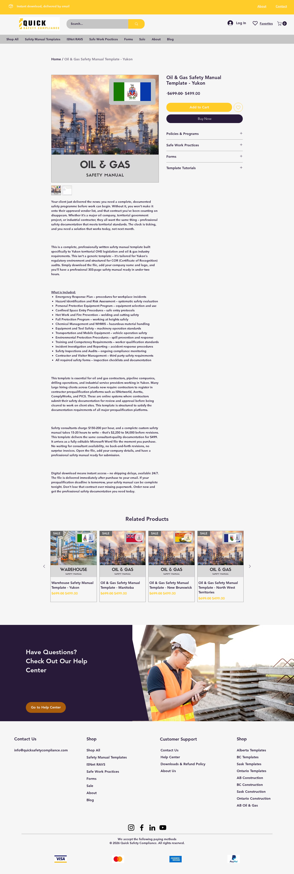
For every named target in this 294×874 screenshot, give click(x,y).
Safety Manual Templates (107, 757)
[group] (147, 566)
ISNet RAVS (96, 764)
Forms (91, 779)
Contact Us (169, 750)
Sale (90, 786)
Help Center (170, 757)
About (92, 793)
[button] (282, 23)
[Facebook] (142, 827)
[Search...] (136, 24)
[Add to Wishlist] (238, 107)
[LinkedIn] (152, 827)
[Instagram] (131, 827)
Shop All (93, 750)
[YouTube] (163, 827)
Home (56, 59)
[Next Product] (249, 566)
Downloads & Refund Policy (183, 764)
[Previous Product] (44, 566)
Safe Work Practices (103, 771)
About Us (168, 771)
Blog (90, 800)
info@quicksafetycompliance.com (41, 750)
